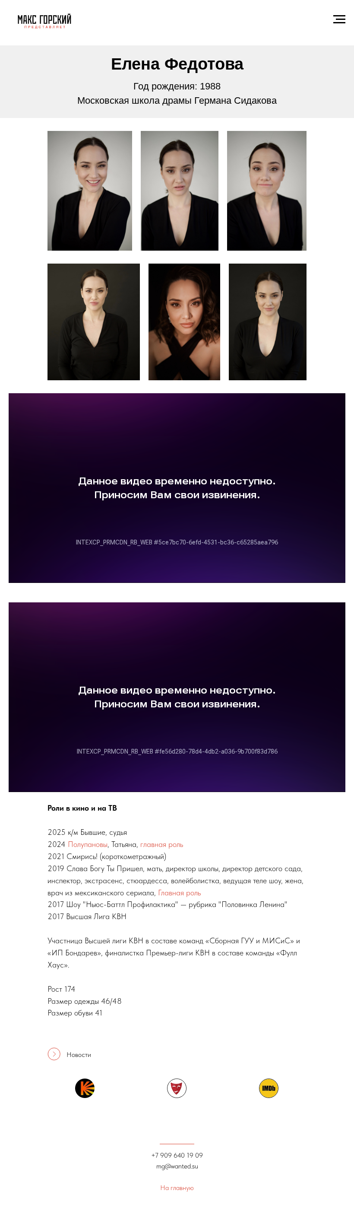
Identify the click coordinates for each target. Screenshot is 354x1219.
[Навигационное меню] (339, 19)
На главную (177, 1188)
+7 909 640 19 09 (177, 1155)
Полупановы (87, 844)
